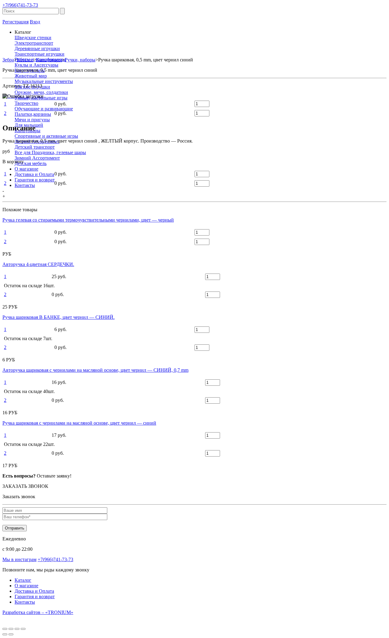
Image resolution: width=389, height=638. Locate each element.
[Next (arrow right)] (11, 634)
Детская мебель (30, 163)
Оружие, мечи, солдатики (41, 92)
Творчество (26, 103)
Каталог (23, 580)
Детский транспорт (35, 147)
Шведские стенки (33, 37)
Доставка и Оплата (34, 174)
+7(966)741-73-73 (20, 5)
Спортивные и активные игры (46, 136)
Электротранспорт (34, 43)
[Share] (11, 629)
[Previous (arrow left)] (4, 634)
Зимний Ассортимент (37, 157)
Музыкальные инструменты (44, 81)
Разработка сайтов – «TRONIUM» (37, 612)
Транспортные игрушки (39, 54)
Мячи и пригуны (32, 119)
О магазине (26, 168)
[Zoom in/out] (23, 629)
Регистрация (15, 21)
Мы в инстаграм (19, 559)
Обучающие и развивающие (44, 108)
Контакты (25, 185)
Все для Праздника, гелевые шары (50, 152)
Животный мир (31, 75)
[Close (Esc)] (4, 629)
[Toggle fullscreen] (17, 629)
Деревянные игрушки (37, 48)
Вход (35, 21)
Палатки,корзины (33, 114)
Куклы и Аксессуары (36, 64)
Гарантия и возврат (35, 179)
